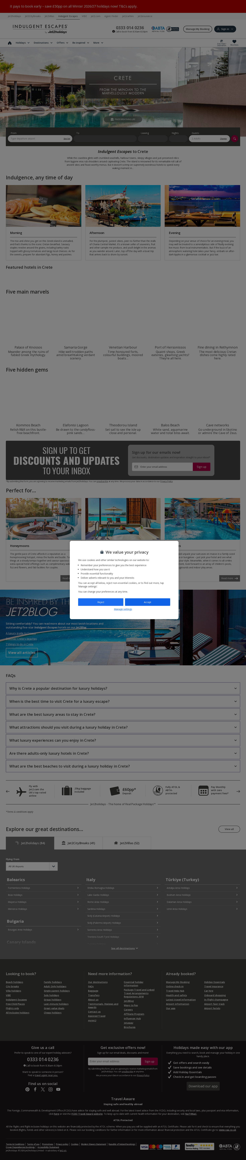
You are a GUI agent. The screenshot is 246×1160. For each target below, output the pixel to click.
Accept (147, 602)
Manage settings (123, 609)
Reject (100, 602)
